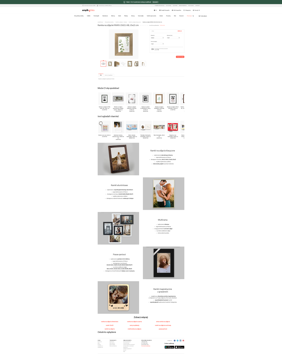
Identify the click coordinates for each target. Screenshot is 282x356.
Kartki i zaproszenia (151, 15)
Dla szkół (168, 5)
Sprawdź (155, 2)
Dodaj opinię (162, 25)
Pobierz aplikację (159, 5)
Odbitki (88, 15)
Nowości (181, 15)
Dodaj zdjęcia (204, 16)
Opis (101, 75)
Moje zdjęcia (112, 343)
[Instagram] (181, 340)
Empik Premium (182, 5)
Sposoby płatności (127, 341)
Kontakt (197, 5)
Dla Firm (175, 5)
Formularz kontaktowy (145, 345)
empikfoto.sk (100, 347)
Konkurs (99, 344)
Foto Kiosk (191, 5)
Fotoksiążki (96, 15)
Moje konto (112, 341)
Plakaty (126, 15)
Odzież (161, 15)
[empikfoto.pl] (91, 10)
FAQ (124, 351)
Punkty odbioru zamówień (128, 345)
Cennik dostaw (126, 343)
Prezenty (168, 15)
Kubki (119, 15)
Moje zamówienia (113, 345)
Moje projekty (112, 344)
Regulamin (125, 347)
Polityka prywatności (127, 348)
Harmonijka (140, 15)
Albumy (113, 15)
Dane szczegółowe (108, 75)
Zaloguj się (187, 10)
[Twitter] (178, 340)
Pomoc (124, 350)
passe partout (163, 329)
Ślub (175, 15)
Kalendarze (105, 15)
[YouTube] (183, 340)
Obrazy (133, 15)
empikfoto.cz (100, 345)
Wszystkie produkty (79, 15)
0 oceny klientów (155, 25)
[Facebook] (175, 340)
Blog (99, 343)
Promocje (189, 15)
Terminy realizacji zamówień (129, 344)
